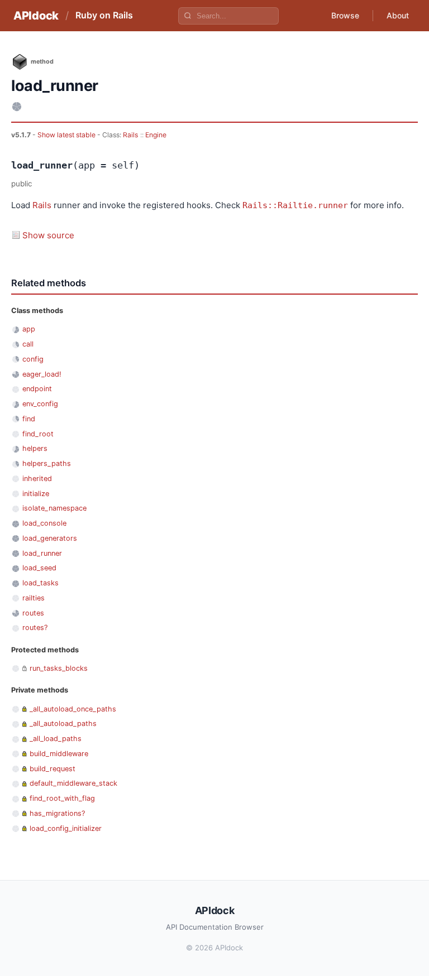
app (28, 329)
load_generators (49, 538)
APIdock (36, 15)
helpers (34, 448)
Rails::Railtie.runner (295, 205)
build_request (52, 769)
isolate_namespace (54, 508)
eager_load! (41, 374)
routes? (34, 627)
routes (33, 613)
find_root (38, 434)
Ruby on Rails (104, 15)
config (33, 359)
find (28, 419)
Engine (155, 135)
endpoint (37, 388)
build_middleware (59, 753)
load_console (44, 523)
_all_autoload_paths (63, 723)
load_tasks (40, 583)
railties (33, 598)
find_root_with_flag (62, 798)
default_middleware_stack (73, 783)
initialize (35, 493)
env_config (40, 404)
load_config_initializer (66, 828)
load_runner (42, 553)
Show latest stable (67, 135)
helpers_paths (46, 463)
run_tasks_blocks (59, 668)
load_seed (39, 568)
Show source (48, 235)
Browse (345, 15)
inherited (37, 478)
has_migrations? (57, 813)
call (28, 344)
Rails (130, 135)
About (398, 15)
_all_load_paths (56, 738)
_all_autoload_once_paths (73, 709)
